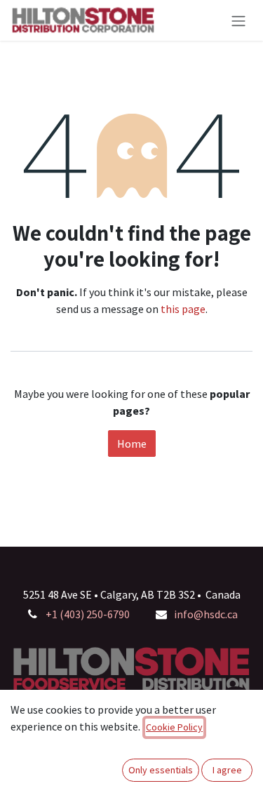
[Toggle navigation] (238, 20)
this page (183, 309)
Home (132, 444)
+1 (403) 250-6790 (88, 614)
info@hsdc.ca (206, 614)
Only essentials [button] (160, 770)
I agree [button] (227, 770)
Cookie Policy (174, 727)
